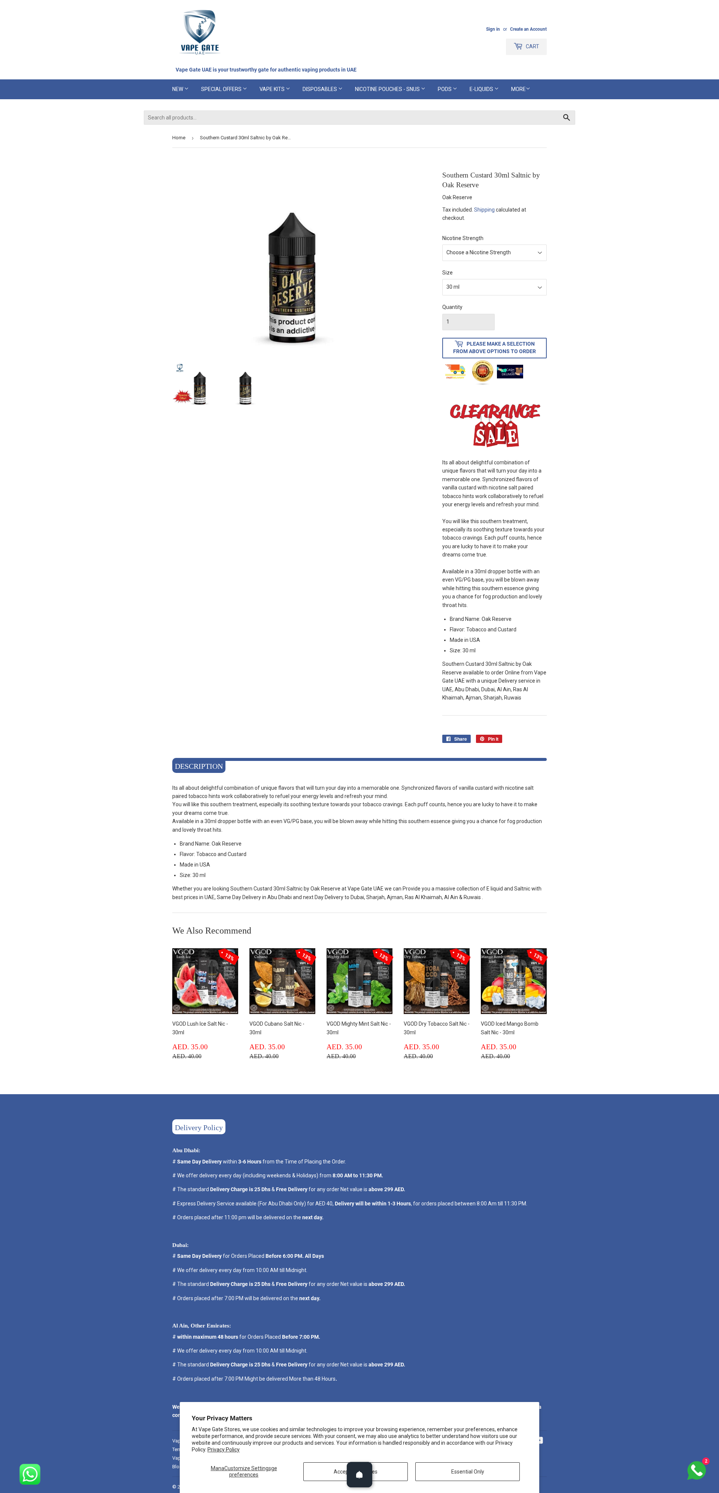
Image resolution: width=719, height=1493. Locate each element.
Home (178, 137)
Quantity (452, 307)
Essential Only (467, 1472)
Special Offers (222, 89)
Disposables (320, 89)
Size (447, 273)
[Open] (359, 1474)
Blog (177, 1466)
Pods (445, 89)
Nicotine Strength (462, 238)
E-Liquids (482, 89)
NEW (178, 89)
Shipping (484, 210)
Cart (532, 46)
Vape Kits (273, 89)
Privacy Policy (223, 1450)
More (518, 89)
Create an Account (528, 29)
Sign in (493, 29)
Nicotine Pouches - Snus (388, 89)
